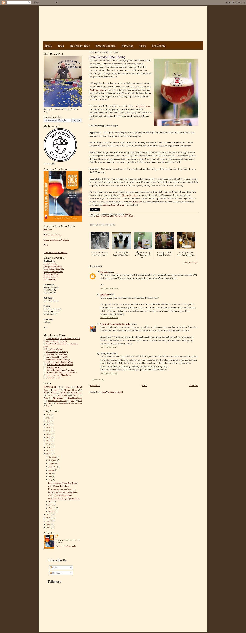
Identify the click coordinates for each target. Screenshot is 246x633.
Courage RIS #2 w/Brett (53, 266)
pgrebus (104, 271)
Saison (53, 392)
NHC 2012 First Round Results (60, 495)
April (51, 501)
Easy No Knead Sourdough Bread (60, 364)
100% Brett (62, 395)
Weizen (49, 403)
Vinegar (48, 406)
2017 (48, 437)
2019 (48, 431)
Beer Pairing (78, 403)
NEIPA (63, 392)
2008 (48, 524)
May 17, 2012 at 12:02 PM (109, 347)
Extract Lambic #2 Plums (53, 271)
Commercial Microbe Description (56, 240)
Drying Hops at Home (55, 377)
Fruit (68, 386)
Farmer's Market (60, 403)
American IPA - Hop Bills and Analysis (62, 372)
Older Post (193, 385)
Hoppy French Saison (54, 349)
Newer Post (95, 385)
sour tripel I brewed (141, 105)
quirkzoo (104, 294)
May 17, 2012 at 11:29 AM (109, 318)
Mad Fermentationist (119, 216)
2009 (48, 521)
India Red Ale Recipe (55, 367)
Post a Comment (98, 379)
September (53, 466)
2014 (48, 447)
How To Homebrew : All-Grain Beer (61, 370)
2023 (48, 421)
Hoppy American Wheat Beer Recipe (62, 483)
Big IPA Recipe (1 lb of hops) (57, 351)
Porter (75, 395)
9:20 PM (128, 214)
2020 (48, 427)
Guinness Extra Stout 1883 (54, 269)
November (53, 460)
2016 (48, 440)
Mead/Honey (58, 398)
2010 (48, 517)
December (53, 457)
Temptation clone (130, 195)
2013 (48, 450)
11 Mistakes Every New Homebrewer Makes (63, 338)
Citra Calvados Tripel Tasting (59, 486)
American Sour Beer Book (57, 400)
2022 (48, 424)
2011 (48, 514)
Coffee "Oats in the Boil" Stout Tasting (63, 492)
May (51, 479)
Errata (46, 245)
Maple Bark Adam (51, 276)
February (52, 508)
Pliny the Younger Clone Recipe (59, 375)
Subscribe (127, 46)
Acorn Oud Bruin (50, 263)
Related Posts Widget (190, 263)
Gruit (80, 400)
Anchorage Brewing (99, 89)
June (51, 476)
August (52, 470)
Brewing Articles (105, 46)
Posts (54, 567)
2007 (48, 527)
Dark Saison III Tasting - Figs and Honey (64, 498)
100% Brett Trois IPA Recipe (57, 354)
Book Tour (48, 229)
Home (48, 46)
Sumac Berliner (49, 279)
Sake (70, 403)
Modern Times (70, 389)
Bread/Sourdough (75, 398)
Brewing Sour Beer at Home (56, 341)
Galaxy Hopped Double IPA (56, 357)
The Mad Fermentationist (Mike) (115, 323)
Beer (97, 216)
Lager (50, 395)
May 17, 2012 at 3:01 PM (108, 373)
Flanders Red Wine (51, 274)
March (51, 504)
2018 (48, 434)
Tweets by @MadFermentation (55, 252)
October (52, 463)
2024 (48, 418)
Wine (46, 398)
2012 (48, 453)
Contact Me (159, 46)
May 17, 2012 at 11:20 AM (109, 288)
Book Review (76, 392)
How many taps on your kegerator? (62, 489)
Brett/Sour (50, 387)
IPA (45, 392)
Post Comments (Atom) (112, 391)
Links (142, 46)
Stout (56, 389)
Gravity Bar (136, 201)
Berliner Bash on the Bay (114, 204)
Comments (57, 572)
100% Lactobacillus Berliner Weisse (59, 362)
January (52, 511)
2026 (48, 414)
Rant (72, 400)
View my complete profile (66, 546)
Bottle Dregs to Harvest (52, 234)
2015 (48, 444)
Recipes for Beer (80, 46)
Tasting (132, 216)
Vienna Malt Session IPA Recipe (58, 359)
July (50, 473)
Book (61, 46)
